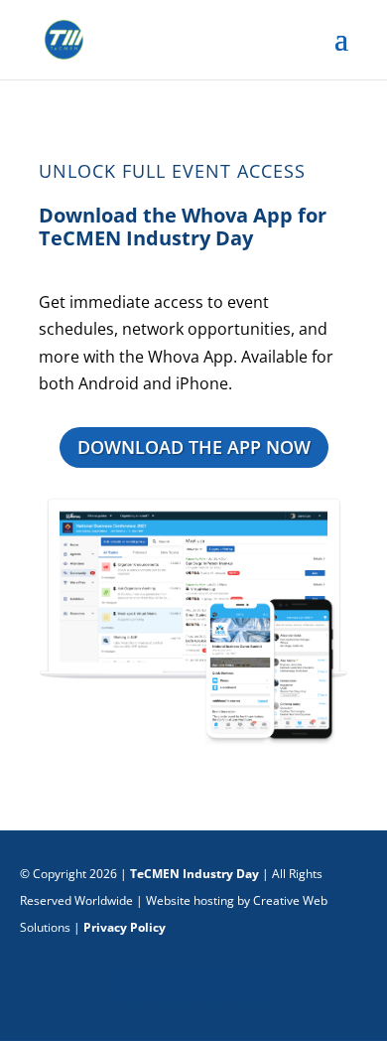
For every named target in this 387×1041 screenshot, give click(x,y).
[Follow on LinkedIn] (213, 987)
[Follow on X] (174, 987)
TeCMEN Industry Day (194, 873)
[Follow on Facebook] (134, 987)
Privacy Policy (124, 927)
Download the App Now (194, 447)
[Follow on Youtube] (253, 987)
